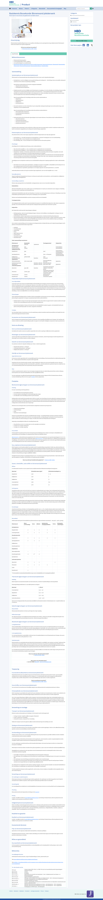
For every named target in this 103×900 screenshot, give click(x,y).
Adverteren (16, 891)
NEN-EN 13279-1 (15, 437)
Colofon (10, 891)
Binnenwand (55, 64)
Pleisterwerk (16, 65)
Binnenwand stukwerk (18, 64)
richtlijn (33, 376)
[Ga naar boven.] (93, 8)
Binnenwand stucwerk (28, 64)
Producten (74, 21)
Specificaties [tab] (15, 54)
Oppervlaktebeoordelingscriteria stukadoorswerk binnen (25, 859)
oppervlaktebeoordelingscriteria (31, 797)
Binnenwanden (62, 64)
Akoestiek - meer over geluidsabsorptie (43, 661)
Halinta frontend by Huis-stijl (56, 899)
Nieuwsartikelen (75, 20)
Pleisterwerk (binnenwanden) (78, 15)
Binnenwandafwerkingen (36, 65)
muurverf (37, 792)
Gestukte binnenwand (37, 64)
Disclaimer (27, 891)
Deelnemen (21, 891)
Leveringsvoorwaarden (35, 891)
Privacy (42, 891)
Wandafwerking (45, 65)
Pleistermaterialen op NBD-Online (29, 48)
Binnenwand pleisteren (47, 64)
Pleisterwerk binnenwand (24, 65)
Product (26, 4)
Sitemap (46, 891)
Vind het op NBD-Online (39, 655)
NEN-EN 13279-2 (39, 438)
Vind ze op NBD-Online (50, 460)
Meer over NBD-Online (81, 40)
